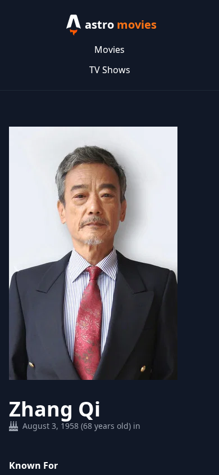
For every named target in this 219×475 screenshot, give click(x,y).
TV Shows (109, 70)
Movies (109, 49)
